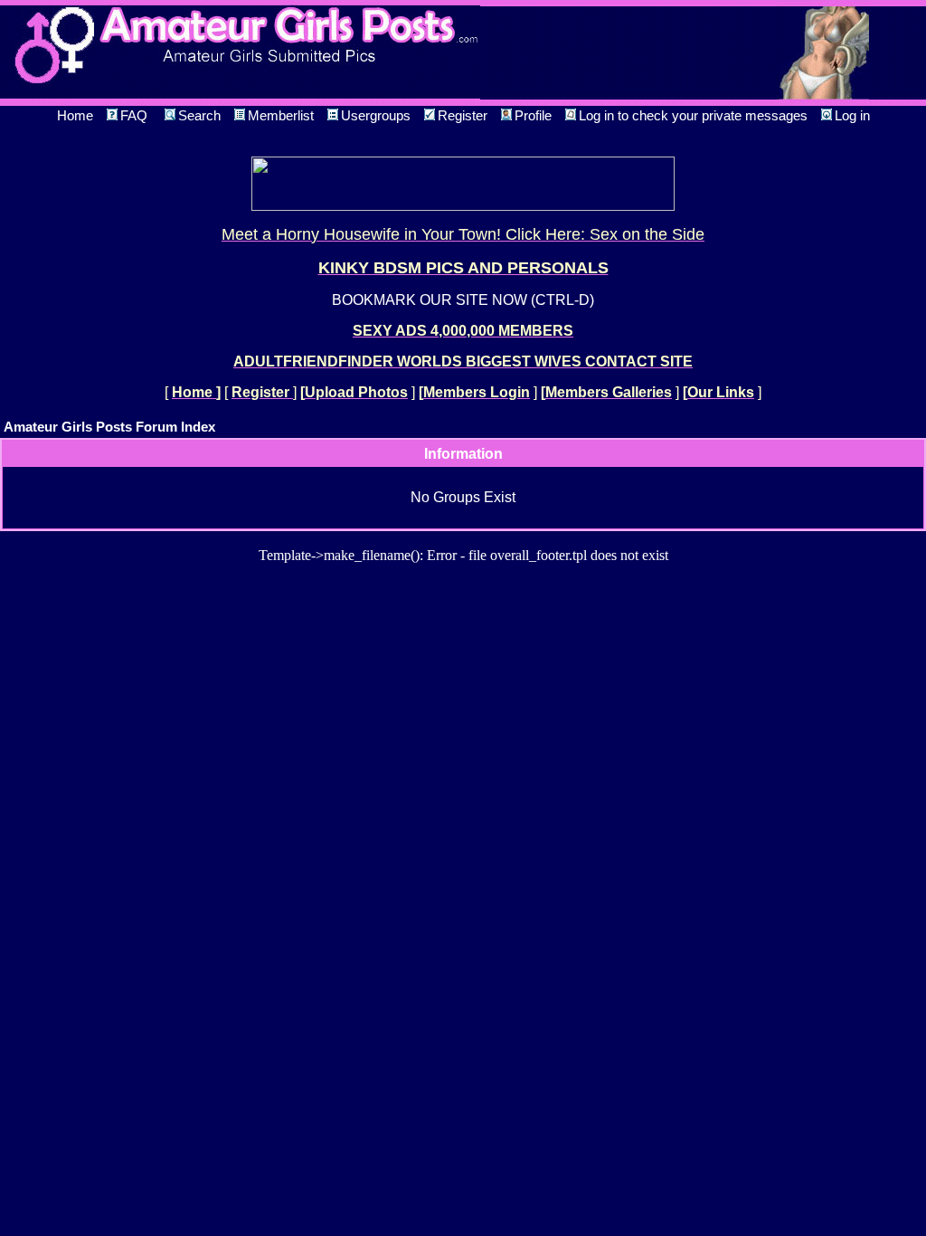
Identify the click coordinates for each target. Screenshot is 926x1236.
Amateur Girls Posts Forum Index (109, 426)
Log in (852, 115)
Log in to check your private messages (693, 115)
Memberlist (281, 115)
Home (75, 115)
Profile (533, 115)
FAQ (133, 115)
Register (462, 115)
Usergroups (376, 115)
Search (199, 115)
